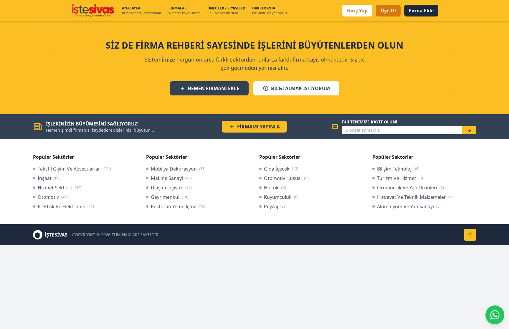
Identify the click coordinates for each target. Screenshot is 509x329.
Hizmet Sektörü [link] (59, 187)
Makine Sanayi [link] (171, 178)
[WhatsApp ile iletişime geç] (494, 314)
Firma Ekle (421, 10)
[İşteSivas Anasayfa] (93, 11)
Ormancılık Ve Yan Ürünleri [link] (410, 187)
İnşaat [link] (49, 178)
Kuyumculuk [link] (281, 197)
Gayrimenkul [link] (169, 197)
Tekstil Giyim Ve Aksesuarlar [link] (74, 169)
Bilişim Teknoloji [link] (398, 169)
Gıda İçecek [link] (281, 169)
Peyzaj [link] (274, 206)
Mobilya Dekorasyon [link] (178, 169)
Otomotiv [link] (53, 197)
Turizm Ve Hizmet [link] (400, 178)
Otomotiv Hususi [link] (287, 178)
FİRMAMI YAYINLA (258, 126)
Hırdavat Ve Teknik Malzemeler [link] (415, 197)
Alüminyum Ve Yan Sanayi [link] (409, 206)
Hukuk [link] (275, 187)
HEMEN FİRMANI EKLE (213, 88)
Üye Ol (388, 10)
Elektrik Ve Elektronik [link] (66, 206)
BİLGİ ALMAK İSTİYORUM (300, 88)
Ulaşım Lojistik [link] (171, 187)
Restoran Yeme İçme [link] (178, 206)
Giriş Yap (357, 10)
